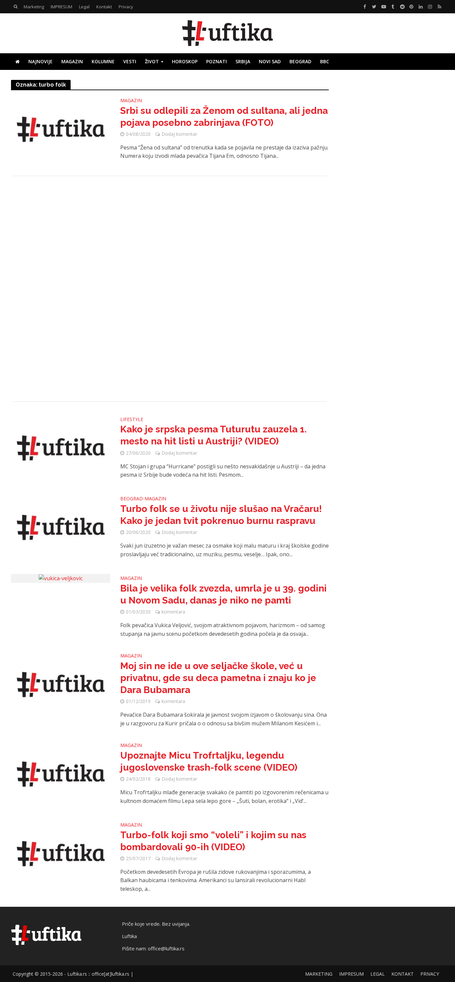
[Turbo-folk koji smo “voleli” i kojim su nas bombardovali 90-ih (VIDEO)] (60, 853)
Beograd (300, 61)
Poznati (216, 61)
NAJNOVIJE (40, 61)
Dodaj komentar (179, 134)
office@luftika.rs (166, 948)
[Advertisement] (170, 289)
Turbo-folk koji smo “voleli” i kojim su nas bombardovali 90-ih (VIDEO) (213, 841)
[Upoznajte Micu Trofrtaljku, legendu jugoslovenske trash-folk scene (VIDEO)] (60, 773)
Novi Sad (270, 61)
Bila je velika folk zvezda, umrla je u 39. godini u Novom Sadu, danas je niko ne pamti (223, 594)
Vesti (129, 61)
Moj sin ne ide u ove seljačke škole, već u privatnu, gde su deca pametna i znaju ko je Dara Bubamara (218, 677)
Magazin (72, 61)
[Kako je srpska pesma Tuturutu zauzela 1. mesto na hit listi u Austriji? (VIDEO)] (60, 447)
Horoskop (185, 61)
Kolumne (103, 61)
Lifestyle (131, 419)
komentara (173, 612)
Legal (84, 7)
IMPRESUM (61, 7)
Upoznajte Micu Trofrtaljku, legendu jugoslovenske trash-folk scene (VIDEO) (208, 761)
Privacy (126, 7)
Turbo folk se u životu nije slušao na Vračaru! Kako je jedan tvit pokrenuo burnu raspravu (221, 514)
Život (152, 61)
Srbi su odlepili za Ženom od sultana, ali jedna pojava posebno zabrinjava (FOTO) (224, 116)
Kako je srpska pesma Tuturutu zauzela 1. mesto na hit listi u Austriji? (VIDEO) (213, 435)
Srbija (242, 61)
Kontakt (104, 7)
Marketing (34, 7)
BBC (324, 61)
